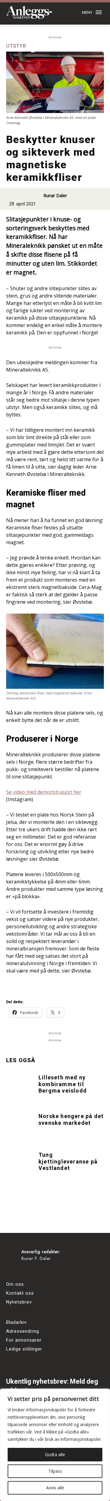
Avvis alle (55, 1488)
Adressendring (22, 1331)
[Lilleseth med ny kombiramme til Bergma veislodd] (20, 1085)
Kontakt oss (20, 1293)
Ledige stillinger (24, 1349)
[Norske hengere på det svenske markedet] (20, 1123)
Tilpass (55, 1471)
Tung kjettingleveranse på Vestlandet (67, 1161)
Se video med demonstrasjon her (43, 792)
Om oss (15, 1284)
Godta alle (55, 1454)
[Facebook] (13, 1272)
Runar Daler (55, 195)
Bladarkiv (16, 1322)
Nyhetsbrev (19, 1302)
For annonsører (24, 1340)
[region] (55, 1445)
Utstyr (16, 46)
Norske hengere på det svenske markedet (71, 1119)
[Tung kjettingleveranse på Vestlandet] (20, 1162)
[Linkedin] (46, 1272)
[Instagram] (30, 1272)
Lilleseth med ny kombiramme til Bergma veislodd (62, 1084)
